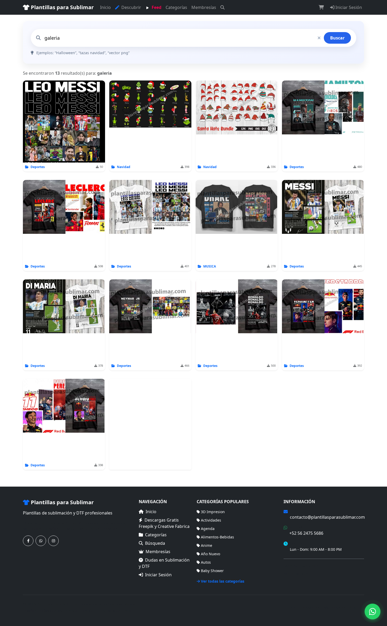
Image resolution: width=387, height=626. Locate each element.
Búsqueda (155, 543)
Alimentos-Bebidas (217, 536)
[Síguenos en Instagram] (53, 541)
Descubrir (130, 7)
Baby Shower (212, 570)
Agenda (208, 528)
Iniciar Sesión (348, 7)
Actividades (211, 520)
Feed (156, 7)
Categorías (176, 7)
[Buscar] (222, 7)
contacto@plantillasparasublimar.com (327, 517)
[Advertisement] (150, 424)
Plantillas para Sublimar (61, 7)
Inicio (105, 7)
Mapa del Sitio (296, 573)
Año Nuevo (210, 553)
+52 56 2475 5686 (306, 533)
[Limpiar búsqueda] (319, 38)
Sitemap (357, 607)
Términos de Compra (302, 565)
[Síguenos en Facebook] (28, 541)
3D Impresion (213, 511)
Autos (206, 562)
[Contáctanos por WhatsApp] (41, 541)
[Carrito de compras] (321, 7)
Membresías (203, 7)
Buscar (337, 38)
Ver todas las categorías (222, 581)
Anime (206, 545)
